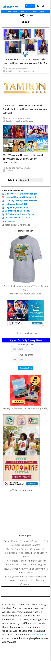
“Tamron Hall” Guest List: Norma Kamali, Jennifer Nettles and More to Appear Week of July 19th (25, 109)
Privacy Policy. (39, 634)
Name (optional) (25, 344)
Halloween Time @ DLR (16, 204)
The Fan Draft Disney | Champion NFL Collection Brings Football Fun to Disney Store (26, 553)
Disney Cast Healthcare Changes (21, 193)
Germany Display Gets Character (21, 200)
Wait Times (25, 12)
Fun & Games (12, 12)
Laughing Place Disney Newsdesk (20, 71)
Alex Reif (9, 170)
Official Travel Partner (26, 333)
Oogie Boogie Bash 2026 (16, 207)
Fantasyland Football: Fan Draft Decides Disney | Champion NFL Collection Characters (25, 580)
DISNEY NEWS (8, 222)
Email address (25, 354)
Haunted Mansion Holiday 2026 (20, 197)
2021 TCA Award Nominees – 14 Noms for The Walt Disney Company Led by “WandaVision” (24, 159)
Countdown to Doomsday (17, 210)
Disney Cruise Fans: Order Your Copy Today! (26, 408)
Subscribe (30, 6)
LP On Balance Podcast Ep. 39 (19, 214)
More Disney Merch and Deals (25, 293)
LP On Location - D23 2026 (17, 217)
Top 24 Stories (38, 12)
